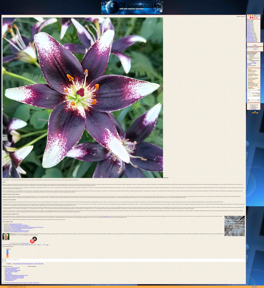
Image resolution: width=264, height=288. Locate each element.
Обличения (251, 55)
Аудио (248, 23)
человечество (36, 282)
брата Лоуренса (107, 216)
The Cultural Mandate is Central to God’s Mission (18, 225)
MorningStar (250, 33)
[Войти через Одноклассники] (7, 257)
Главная (2, 12)
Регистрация (8, 12)
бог (27, 282)
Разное (249, 25)
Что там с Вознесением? (11, 269)
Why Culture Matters (17, 229)
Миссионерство (251, 39)
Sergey (26, 244)
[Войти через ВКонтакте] (7, 253)
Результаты (249, 63)
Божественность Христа (11, 279)
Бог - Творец (8, 272)
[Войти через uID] (7, 251)
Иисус (20, 282)
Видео (248, 21)
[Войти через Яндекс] (7, 255)
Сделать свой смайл (38, 263)
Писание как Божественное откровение (14, 276)
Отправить (9, 263)
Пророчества (250, 36)
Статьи (9, 244)
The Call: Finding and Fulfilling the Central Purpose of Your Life (21, 228)
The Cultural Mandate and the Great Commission (19, 231)
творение (30, 282)
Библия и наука (8, 274)
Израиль (249, 28)
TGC (44, 244)
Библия (249, 26)
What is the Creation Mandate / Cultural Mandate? (19, 226)
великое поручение (14, 282)
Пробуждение (250, 37)
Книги (248, 20)
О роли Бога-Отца (9, 280)
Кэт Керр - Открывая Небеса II (12, 267)
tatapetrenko (253, 108)
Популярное (250, 34)
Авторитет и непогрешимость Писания (14, 277)
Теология (7, 282)
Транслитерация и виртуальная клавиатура (23, 263)
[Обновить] (258, 89)
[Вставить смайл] (259, 89)
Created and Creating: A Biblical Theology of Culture (19, 230)
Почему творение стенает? (11, 271)
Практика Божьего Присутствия (15, 223)
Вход (12, 12)
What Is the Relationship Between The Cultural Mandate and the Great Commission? (27, 227)
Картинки (249, 32)
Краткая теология (25, 243)
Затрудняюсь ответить (254, 60)
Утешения (251, 56)
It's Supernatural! (251, 41)
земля (24, 282)
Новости (249, 29)
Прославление (250, 38)
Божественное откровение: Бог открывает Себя (16, 275)
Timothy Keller (6, 229)
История (249, 30)
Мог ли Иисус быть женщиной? (12, 270)
